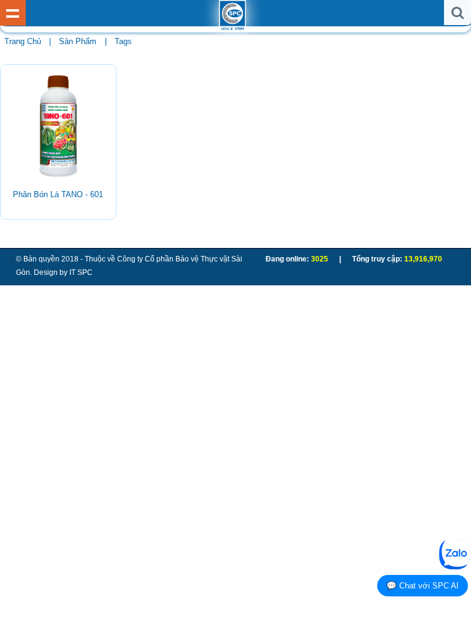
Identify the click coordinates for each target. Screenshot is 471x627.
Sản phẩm (77, 41)
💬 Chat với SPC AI (422, 585)
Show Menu (13, 13)
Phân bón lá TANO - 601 (58, 194)
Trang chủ (22, 41)
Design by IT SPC (63, 272)
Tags (123, 41)
